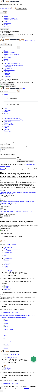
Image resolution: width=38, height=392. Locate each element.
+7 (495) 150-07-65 (5, 8)
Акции (6, 268)
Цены (5, 21)
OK (1, 391)
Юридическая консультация (12, 63)
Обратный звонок (21, 8)
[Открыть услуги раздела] (32, 98)
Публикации (7, 66)
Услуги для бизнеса (9, 18)
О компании (7, 23)
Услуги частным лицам (10, 19)
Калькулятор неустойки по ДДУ (13, 65)
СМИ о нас (7, 73)
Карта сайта (7, 250)
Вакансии (6, 71)
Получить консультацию (7, 36)
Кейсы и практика (9, 70)
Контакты (6, 26)
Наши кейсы (7, 257)
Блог (5, 255)
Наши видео (7, 76)
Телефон (19, 159)
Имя (18, 157)
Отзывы (6, 24)
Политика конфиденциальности (9, 312)
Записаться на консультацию (25, 161)
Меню (2, 29)
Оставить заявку (5, 228)
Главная (2, 169)
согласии (26, 388)
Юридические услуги (10, 247)
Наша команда (8, 68)
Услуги (6, 16)
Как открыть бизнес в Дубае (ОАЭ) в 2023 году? (14, 211)
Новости (6, 74)
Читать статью (8, 193)
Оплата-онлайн (8, 252)
